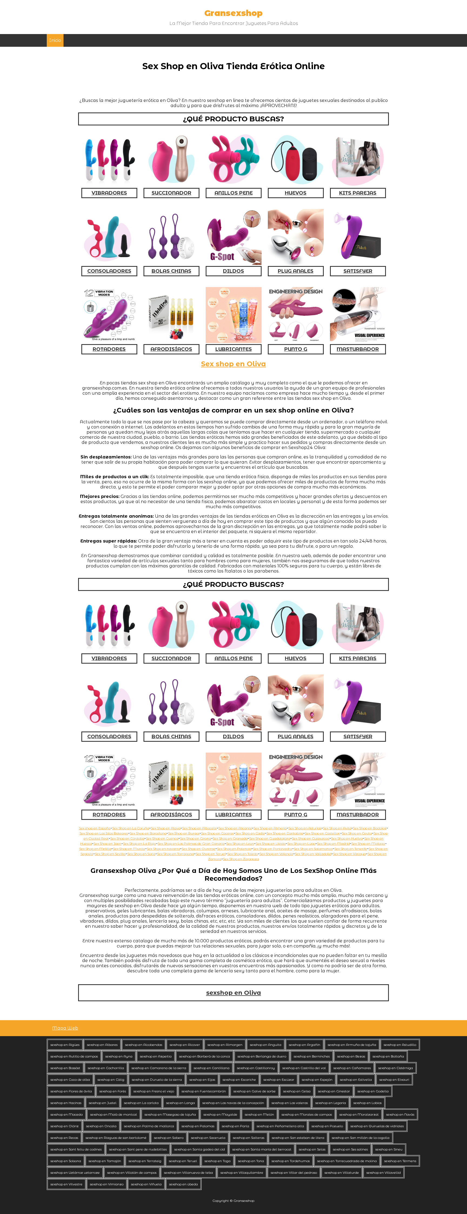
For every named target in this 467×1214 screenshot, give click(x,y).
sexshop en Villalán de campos (131, 1172)
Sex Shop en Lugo (301, 844)
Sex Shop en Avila (337, 828)
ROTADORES (109, 349)
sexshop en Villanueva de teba (188, 1172)
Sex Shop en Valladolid (313, 854)
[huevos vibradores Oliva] (296, 650)
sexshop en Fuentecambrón (204, 1091)
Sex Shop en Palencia (234, 849)
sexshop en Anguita (265, 1045)
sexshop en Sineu (388, 1149)
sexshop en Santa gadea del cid (199, 1149)
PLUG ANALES (295, 271)
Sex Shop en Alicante (235, 828)
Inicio (55, 40)
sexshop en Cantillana (211, 1068)
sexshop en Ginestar (334, 1091)
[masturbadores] (358, 341)
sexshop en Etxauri (394, 1079)
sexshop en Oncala (101, 1126)
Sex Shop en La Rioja (139, 844)
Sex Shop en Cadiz (250, 833)
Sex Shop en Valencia (276, 854)
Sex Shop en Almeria (270, 828)
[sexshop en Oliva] (109, 807)
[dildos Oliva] (234, 728)
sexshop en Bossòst (65, 1068)
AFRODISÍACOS (171, 349)
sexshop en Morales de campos (307, 1114)
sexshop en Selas (312, 1149)
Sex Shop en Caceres (217, 833)
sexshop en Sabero (169, 1138)
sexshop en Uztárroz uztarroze (75, 1172)
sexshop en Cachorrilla (106, 1068)
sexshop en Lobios (367, 1103)
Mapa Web (65, 1028)
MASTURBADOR (358, 349)
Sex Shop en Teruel (211, 854)
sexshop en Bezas (351, 1056)
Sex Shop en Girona (195, 838)
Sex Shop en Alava (166, 828)
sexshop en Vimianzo (107, 1184)
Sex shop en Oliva (233, 364)
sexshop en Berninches (312, 1056)
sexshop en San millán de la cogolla (360, 1138)
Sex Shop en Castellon (322, 833)
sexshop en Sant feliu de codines (76, 1149)
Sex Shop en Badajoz (369, 828)
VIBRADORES (109, 193)
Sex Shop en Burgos (183, 833)
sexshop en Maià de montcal (113, 1114)
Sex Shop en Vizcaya (349, 854)
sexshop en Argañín (304, 1045)
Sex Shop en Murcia (129, 849)
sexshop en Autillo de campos (74, 1056)
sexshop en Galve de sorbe (255, 1091)
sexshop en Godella (373, 1091)
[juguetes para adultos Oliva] (358, 807)
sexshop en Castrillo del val (304, 1068)
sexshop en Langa (180, 1103)
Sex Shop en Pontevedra (272, 849)
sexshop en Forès (112, 1091)
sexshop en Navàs (400, 1114)
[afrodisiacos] (171, 341)
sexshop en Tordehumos (291, 1161)
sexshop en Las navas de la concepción (233, 1103)
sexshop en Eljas (202, 1079)
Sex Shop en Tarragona (175, 854)
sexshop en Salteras (248, 1138)
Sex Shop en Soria (141, 854)
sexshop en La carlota (141, 1103)
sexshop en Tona (251, 1161)
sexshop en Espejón (317, 1079)
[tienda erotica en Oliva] (171, 807)
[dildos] (234, 263)
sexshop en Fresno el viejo (154, 1091)
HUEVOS (295, 193)
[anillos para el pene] (234, 185)
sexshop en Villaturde (342, 1172)
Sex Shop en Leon (240, 844)
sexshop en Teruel (183, 1161)
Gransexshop (233, 13)
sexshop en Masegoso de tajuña (170, 1114)
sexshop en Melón (259, 1114)
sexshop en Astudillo (400, 1045)
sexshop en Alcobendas (143, 1045)
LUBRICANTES (233, 349)
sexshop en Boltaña (388, 1056)
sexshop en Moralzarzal (359, 1114)
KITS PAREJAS (357, 193)
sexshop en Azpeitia (156, 1056)
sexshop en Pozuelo (327, 1126)
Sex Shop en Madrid (333, 844)
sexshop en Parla (235, 1126)
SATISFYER (357, 271)
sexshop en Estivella (356, 1079)
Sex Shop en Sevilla (110, 854)
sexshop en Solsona (66, 1161)
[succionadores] (171, 185)
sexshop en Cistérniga (395, 1068)
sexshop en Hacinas (66, 1103)
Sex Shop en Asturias (304, 828)
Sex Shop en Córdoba (127, 838)
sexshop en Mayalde (220, 1114)
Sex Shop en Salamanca (313, 849)
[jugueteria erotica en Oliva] (234, 807)
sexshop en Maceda (67, 1114)
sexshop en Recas (64, 1138)
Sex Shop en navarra (163, 849)
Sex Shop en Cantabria (284, 833)
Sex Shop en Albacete (199, 828)
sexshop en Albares (102, 1045)
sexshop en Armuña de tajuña (352, 1045)
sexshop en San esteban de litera (298, 1138)
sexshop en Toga (218, 1161)
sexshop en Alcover (185, 1045)
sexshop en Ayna (118, 1056)
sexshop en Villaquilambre (242, 1172)
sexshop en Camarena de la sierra (159, 1068)
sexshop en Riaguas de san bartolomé (116, 1138)
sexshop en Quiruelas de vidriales (377, 1126)
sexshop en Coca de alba (70, 1079)
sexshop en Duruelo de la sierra (157, 1079)
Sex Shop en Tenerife (350, 849)
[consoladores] (109, 263)
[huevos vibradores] (296, 185)
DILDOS (233, 271)
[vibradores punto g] (296, 341)
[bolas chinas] (171, 263)
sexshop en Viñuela (146, 1184)
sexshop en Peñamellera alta (280, 1126)
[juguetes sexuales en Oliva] (358, 650)
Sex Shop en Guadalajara (269, 838)
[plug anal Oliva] (296, 728)
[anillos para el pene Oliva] (234, 650)
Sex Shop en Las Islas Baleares (103, 833)
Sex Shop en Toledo (242, 854)
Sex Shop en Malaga (368, 844)
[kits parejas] (358, 185)
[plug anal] (296, 263)
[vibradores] (109, 185)
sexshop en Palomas (198, 1126)
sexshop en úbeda (183, 1184)
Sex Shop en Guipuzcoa (310, 838)
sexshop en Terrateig (145, 1161)
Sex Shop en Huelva (347, 838)
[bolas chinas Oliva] (171, 728)
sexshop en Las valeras (290, 1103)
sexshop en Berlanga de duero (262, 1056)
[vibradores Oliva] (109, 650)
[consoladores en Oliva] (109, 728)
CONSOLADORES (109, 271)
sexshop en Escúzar (278, 1079)
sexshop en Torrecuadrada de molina (347, 1161)
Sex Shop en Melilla (95, 849)
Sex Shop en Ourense (198, 849)
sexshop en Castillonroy (256, 1068)
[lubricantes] (234, 341)
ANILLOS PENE (234, 193)
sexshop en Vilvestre (66, 1184)
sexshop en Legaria (330, 1103)
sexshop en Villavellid (383, 1172)
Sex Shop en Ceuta (357, 833)
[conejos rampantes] (109, 341)
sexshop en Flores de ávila (71, 1091)
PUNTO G (295, 349)
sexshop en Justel (102, 1103)
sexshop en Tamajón (105, 1161)
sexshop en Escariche (239, 1079)
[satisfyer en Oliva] (358, 728)
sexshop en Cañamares (352, 1068)
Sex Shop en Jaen (107, 844)
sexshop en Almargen (225, 1045)
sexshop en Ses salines (350, 1149)
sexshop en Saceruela (208, 1138)
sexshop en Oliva (233, 992)
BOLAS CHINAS (171, 271)
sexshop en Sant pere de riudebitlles (138, 1149)
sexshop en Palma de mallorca (149, 1126)
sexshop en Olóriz (65, 1126)
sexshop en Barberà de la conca (204, 1056)
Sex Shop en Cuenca (162, 838)
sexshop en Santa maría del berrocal (261, 1149)
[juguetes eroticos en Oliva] (296, 807)
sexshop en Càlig (111, 1079)
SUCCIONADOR (171, 193)
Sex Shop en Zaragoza (241, 859)
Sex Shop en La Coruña (130, 828)
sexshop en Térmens (400, 1161)
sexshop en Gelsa (297, 1091)
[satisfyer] (358, 263)
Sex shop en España (95, 828)
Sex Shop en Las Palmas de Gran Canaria (191, 844)
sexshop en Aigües (65, 1045)
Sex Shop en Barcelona (148, 833)
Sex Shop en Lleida (271, 844)
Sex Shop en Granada (230, 838)
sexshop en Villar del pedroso (294, 1172)
